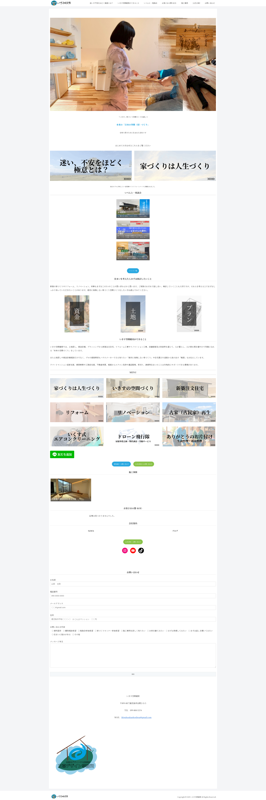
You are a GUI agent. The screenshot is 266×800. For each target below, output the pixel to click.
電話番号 (54, 591)
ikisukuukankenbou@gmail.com (136, 717)
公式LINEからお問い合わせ (143, 464)
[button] (53, 64)
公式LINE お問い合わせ (133, 542)
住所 (52, 615)
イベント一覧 (133, 271)
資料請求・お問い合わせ (121, 464)
